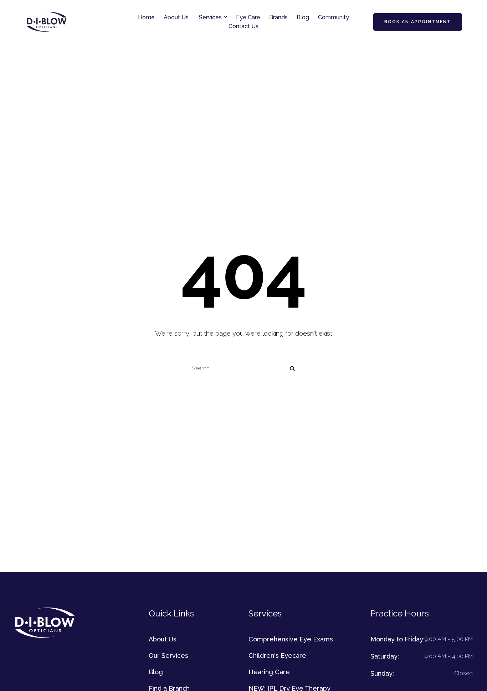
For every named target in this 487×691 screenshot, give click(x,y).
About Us (162, 639)
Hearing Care (269, 672)
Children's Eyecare (277, 655)
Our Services (168, 655)
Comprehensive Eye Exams (290, 639)
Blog (156, 672)
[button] (225, 17)
